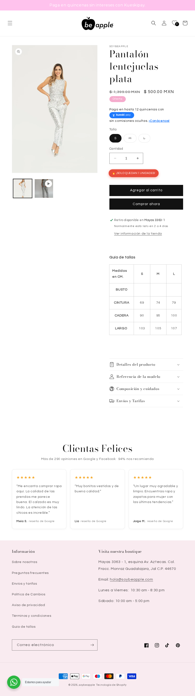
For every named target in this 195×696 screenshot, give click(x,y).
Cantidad (116, 148)
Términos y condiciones (31, 615)
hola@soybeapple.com (131, 579)
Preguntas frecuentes (30, 573)
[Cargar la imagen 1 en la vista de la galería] (22, 188)
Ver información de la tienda (138, 233)
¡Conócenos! (159, 121)
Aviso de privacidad (28, 605)
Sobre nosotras (24, 562)
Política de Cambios (28, 594)
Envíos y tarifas (24, 583)
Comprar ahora (146, 204)
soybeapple (87, 685)
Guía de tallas (23, 626)
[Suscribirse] (92, 645)
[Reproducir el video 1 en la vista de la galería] (44, 188)
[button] (10, 23)
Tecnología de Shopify (111, 685)
